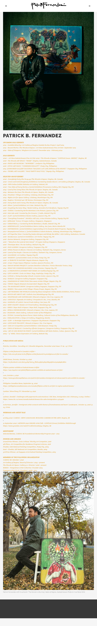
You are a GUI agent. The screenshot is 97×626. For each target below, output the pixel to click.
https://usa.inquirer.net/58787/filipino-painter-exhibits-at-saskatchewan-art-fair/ (33, 370)
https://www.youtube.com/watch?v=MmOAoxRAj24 (22, 426)
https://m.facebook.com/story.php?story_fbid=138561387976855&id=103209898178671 (34, 362)
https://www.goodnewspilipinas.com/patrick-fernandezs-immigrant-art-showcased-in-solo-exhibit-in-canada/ (44, 378)
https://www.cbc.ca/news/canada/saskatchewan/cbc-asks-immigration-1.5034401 (33, 399)
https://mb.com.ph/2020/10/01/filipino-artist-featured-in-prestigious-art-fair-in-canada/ (35, 354)
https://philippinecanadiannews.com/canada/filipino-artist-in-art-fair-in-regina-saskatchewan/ (38, 386)
